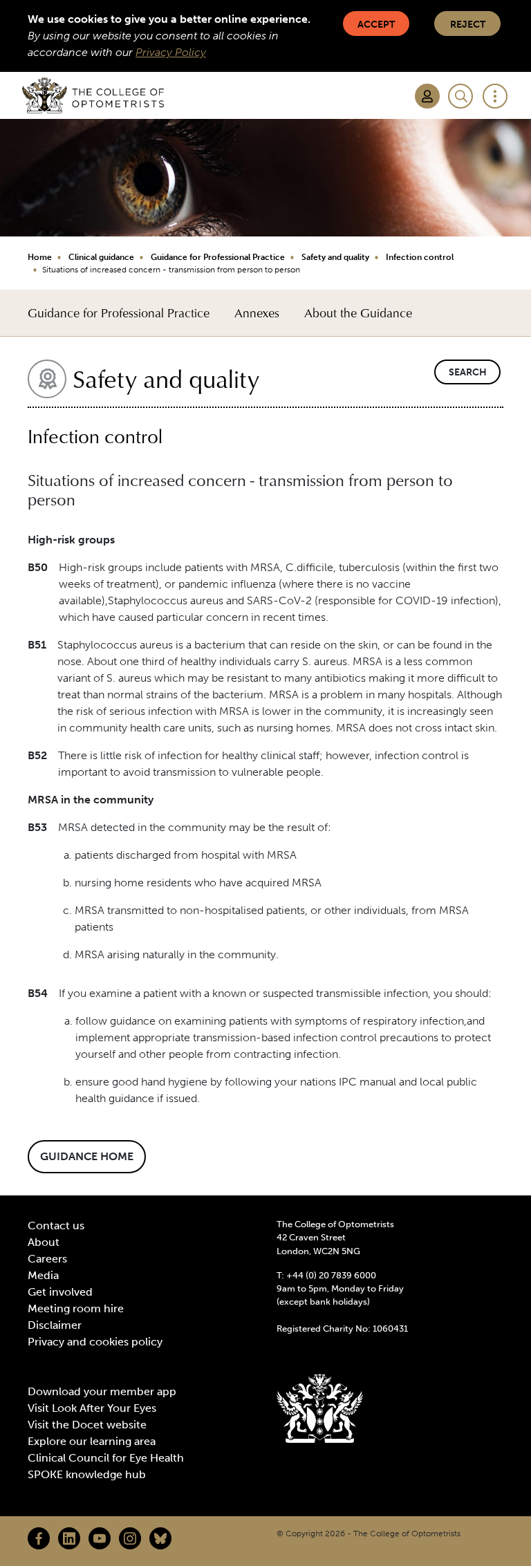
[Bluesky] (160, 1538)
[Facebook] (39, 1538)
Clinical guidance (101, 257)
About (43, 1242)
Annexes (256, 312)
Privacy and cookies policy (95, 1341)
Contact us (56, 1225)
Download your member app (102, 1391)
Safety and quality (335, 257)
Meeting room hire (76, 1308)
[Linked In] (69, 1538)
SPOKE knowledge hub (87, 1474)
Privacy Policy (171, 52)
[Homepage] (93, 95)
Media (43, 1275)
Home (40, 257)
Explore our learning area (92, 1441)
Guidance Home (86, 1156)
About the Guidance (358, 312)
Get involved (60, 1291)
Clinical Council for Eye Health (106, 1457)
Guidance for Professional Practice (218, 257)
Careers (47, 1258)
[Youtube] (99, 1538)
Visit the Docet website (87, 1424)
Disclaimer (55, 1325)
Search (468, 372)
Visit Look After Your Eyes (92, 1408)
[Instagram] (130, 1538)
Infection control (420, 257)
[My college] (427, 96)
